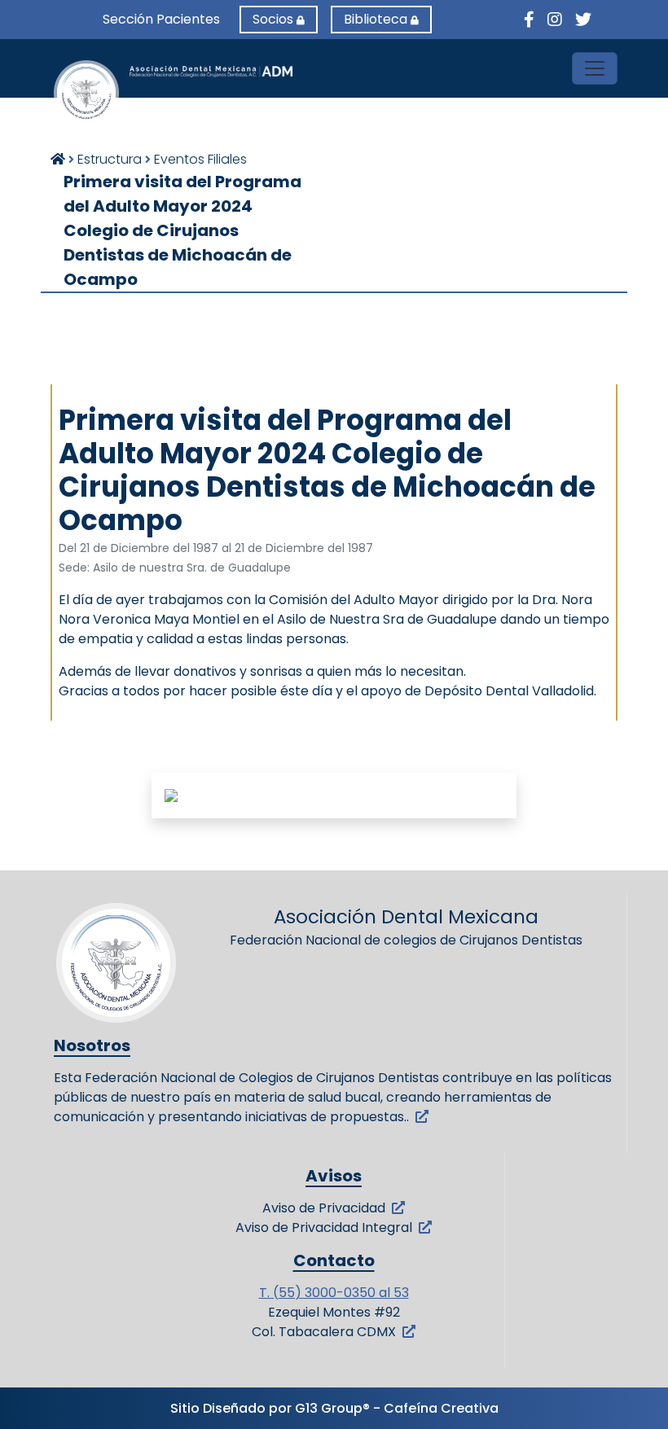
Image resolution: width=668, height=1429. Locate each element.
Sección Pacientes (161, 19)
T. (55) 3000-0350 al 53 (334, 1292)
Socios (273, 19)
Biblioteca (375, 19)
